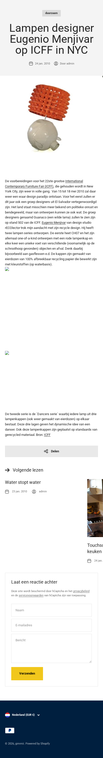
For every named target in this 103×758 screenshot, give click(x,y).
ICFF (47, 435)
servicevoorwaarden (31, 595)
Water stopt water (23, 482)
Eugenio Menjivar (54, 222)
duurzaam (51, 13)
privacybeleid (81, 591)
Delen (55, 451)
